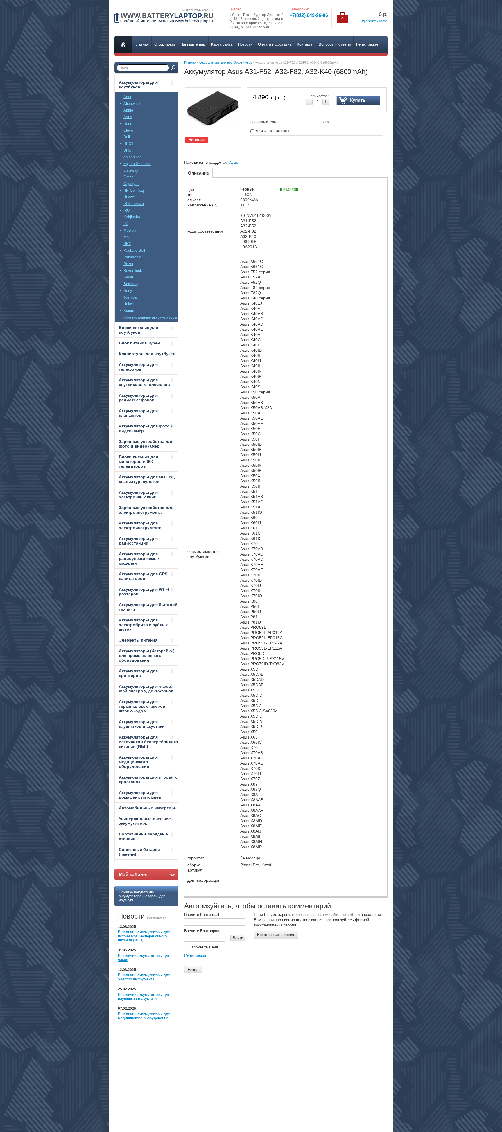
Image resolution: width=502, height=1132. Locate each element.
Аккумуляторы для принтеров (138, 673)
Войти (238, 938)
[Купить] (358, 100)
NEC (127, 244)
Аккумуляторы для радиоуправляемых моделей (139, 558)
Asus (127, 117)
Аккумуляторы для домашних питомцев (140, 794)
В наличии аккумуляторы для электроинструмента (144, 977)
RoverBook (132, 270)
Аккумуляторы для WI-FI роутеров (144, 591)
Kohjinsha (131, 217)
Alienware (131, 103)
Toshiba (130, 297)
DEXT (128, 143)
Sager (128, 277)
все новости (156, 917)
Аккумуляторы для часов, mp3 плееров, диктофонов (146, 688)
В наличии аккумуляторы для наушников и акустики (144, 996)
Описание (198, 172)
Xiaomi (129, 310)
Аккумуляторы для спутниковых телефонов (144, 382)
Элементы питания (138, 640)
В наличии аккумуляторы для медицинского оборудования (144, 1016)
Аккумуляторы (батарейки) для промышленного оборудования (147, 655)
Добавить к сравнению (272, 130)
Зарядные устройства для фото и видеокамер (146, 443)
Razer (128, 264)
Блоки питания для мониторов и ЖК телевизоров (138, 461)
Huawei (129, 197)
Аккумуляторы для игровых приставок (148, 779)
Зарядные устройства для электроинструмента (146, 510)
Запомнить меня (203, 947)
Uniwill (128, 304)
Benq (127, 123)
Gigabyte (131, 184)
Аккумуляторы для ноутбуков (138, 84)
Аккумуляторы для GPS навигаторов (143, 576)
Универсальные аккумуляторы (150, 317)
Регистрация (195, 955)
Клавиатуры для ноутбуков (147, 353)
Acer (127, 97)
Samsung (131, 284)
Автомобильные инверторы (148, 808)
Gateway (130, 170)
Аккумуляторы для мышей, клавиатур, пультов (147, 479)
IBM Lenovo (133, 204)
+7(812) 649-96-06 (309, 15)
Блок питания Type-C (140, 343)
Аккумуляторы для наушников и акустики (142, 724)
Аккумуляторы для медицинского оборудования (138, 762)
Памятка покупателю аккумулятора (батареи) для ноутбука (142, 896)
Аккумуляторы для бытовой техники (148, 607)
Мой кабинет (133, 874)
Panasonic (132, 257)
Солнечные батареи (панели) (139, 851)
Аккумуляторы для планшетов (138, 413)
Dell (126, 137)
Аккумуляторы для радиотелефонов (138, 397)
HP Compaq (133, 190)
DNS (127, 150)
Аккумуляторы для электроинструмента (140, 525)
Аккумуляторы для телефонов (138, 366)
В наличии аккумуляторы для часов (144, 957)
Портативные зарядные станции (143, 836)
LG (125, 224)
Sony (127, 290)
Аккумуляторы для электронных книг (138, 494)
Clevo (128, 130)
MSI (126, 237)
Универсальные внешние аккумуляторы (145, 821)
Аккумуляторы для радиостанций (138, 540)
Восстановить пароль (276, 934)
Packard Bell (134, 250)
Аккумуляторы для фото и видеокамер (146, 428)
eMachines (132, 157)
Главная (190, 62)
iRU (126, 210)
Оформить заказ (374, 21)
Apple (128, 110)
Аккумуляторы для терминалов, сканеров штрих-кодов (142, 706)
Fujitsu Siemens (137, 163)
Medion (129, 230)
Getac (128, 177)
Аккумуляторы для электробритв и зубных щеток (143, 625)
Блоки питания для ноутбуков (138, 330)
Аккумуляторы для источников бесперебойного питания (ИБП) (148, 742)
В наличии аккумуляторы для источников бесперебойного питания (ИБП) (144, 936)
